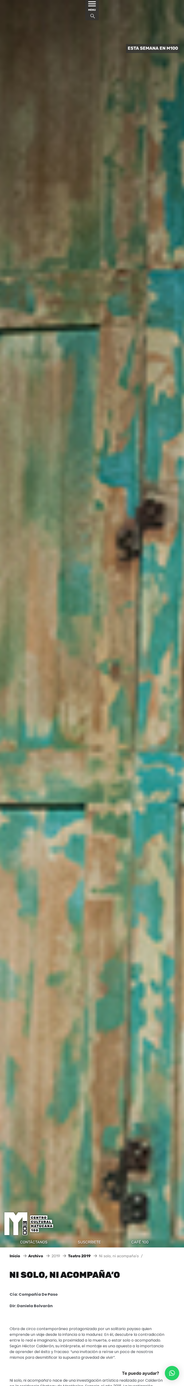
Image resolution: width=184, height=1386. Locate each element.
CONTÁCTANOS (33, 1242)
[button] (172, 1373)
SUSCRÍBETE (89, 1242)
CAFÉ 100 (140, 1242)
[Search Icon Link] (92, 17)
